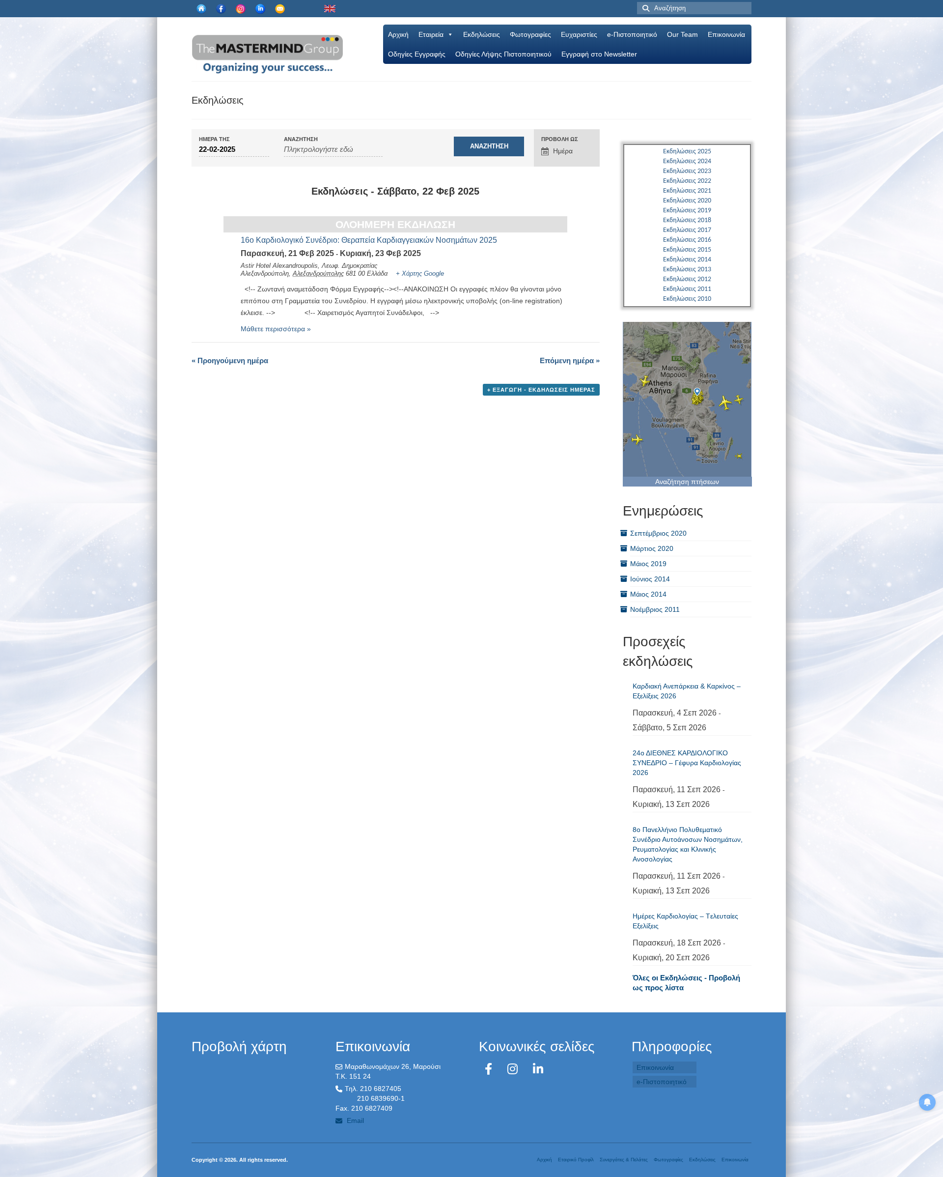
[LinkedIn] (538, 1069)
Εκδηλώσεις (481, 34)
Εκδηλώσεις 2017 (687, 230)
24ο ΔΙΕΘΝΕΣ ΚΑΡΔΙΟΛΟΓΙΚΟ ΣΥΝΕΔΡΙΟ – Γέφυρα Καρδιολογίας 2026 (687, 762)
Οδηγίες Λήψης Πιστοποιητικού (503, 54)
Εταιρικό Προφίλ (576, 1159)
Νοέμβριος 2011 (655, 609)
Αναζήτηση (301, 139)
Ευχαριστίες (579, 34)
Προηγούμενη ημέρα (230, 360)
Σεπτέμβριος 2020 (658, 533)
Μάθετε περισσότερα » (276, 329)
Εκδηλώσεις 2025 (687, 151)
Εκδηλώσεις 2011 (687, 289)
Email (354, 1120)
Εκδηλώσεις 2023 (687, 171)
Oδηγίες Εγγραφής (416, 54)
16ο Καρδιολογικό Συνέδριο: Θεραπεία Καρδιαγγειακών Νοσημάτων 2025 (369, 240)
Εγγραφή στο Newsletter (599, 54)
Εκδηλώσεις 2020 (687, 200)
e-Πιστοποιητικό (632, 34)
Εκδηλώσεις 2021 (687, 191)
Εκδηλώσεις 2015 (687, 250)
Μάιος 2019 (648, 564)
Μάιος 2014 (648, 594)
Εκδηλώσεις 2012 (687, 279)
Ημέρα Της (214, 139)
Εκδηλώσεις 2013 (687, 269)
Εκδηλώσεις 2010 (687, 299)
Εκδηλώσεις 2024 (687, 161)
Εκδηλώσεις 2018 (687, 220)
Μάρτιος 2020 (651, 548)
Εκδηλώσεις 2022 (687, 181)
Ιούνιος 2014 (650, 579)
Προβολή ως (559, 139)
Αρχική (398, 34)
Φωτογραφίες (530, 34)
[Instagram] (514, 1069)
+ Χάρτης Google (420, 273)
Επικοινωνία (726, 34)
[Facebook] (490, 1069)
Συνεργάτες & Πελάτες (624, 1159)
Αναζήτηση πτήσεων (687, 482)
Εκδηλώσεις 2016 (687, 240)
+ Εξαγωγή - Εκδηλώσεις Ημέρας (541, 390)
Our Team (682, 34)
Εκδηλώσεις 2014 (687, 259)
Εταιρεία (431, 34)
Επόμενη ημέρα (570, 360)
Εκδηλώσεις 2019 (687, 210)
